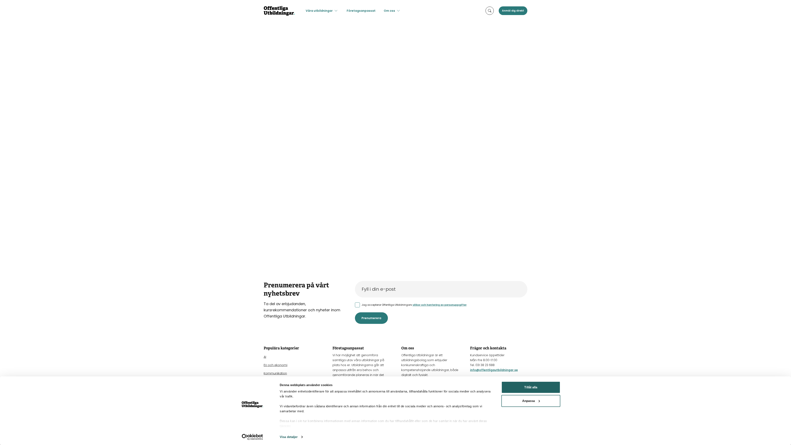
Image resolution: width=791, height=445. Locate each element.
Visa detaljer (289, 437)
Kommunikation (275, 373)
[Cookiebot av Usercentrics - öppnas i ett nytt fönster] (252, 437)
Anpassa (528, 401)
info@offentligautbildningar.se (494, 370)
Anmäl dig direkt (513, 10)
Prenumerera (371, 318)
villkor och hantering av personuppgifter (440, 305)
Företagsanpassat (361, 11)
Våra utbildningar (319, 11)
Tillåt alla (530, 387)
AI (265, 357)
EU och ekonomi (275, 365)
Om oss (389, 11)
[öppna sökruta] (490, 11)
